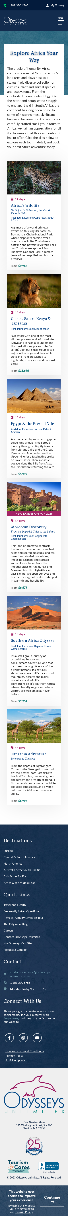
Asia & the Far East (16, 876)
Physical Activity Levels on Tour (23, 918)
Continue (52, 1197)
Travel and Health (15, 905)
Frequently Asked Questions (21, 911)
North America (13, 863)
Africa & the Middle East (19, 883)
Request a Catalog (15, 950)
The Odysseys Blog (16, 924)
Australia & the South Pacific (22, 870)
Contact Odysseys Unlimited (22, 937)
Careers (8, 930)
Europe (8, 851)
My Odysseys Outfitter (18, 943)
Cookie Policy (24, 1212)
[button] (61, 21)
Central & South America (19, 857)
